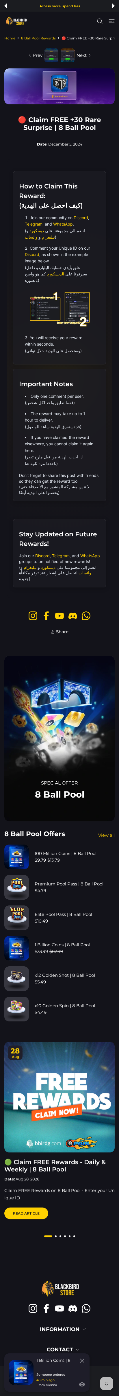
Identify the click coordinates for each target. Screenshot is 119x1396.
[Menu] (112, 21)
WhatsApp (63, 224)
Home (9, 38)
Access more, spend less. (60, 6)
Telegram (33, 224)
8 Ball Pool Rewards (38, 38)
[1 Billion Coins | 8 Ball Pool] (21, 1372)
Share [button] (62, 631)
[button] (5, 5)
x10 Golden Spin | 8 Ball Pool (65, 1005)
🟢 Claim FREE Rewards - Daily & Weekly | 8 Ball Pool (55, 1165)
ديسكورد (36, 230)
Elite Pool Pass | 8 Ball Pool (63, 914)
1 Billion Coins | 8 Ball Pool (62, 944)
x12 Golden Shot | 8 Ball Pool (65, 975)
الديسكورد (55, 273)
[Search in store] (100, 21)
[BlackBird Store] (15, 21)
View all (106, 835)
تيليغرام (48, 237)
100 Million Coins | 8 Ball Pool (65, 853)
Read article (26, 1213)
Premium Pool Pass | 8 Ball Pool (69, 884)
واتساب (31, 237)
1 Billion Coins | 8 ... (53, 1363)
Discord (81, 217)
